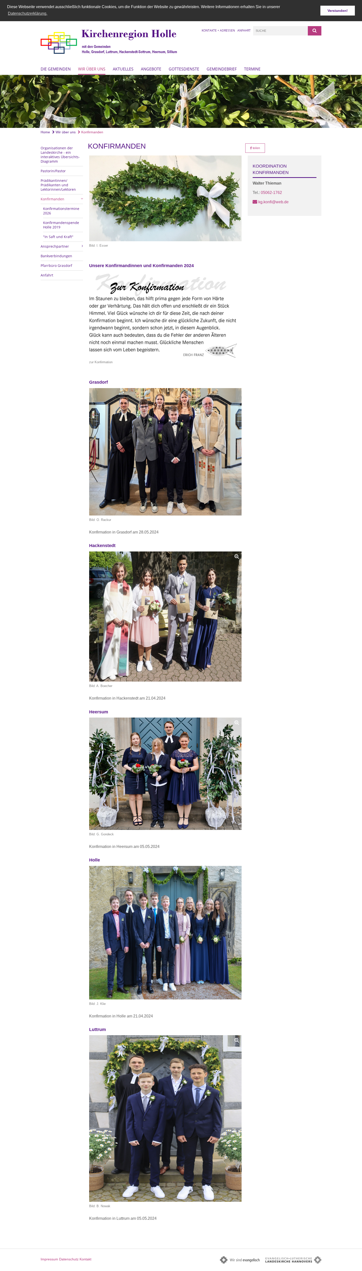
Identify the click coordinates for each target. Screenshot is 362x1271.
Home (45, 132)
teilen (256, 148)
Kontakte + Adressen (218, 30)
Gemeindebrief (222, 69)
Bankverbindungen (56, 256)
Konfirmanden (91, 132)
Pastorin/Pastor (53, 171)
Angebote (151, 69)
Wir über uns (91, 69)
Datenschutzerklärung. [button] (27, 13)
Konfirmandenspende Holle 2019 (61, 224)
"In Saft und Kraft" (58, 236)
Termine (252, 69)
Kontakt (85, 1259)
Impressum (49, 1259)
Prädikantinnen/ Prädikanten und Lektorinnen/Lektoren (58, 185)
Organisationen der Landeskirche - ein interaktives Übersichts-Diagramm (60, 155)
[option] (181, 101)
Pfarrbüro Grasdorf (56, 265)
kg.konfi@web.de (273, 202)
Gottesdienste (184, 69)
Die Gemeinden (56, 69)
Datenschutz (69, 1259)
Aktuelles (123, 69)
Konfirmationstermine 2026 (61, 210)
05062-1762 (271, 192)
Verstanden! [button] (338, 11)
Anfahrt (244, 30)
